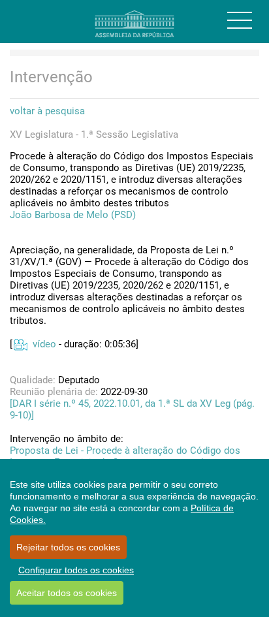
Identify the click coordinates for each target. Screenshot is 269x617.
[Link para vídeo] (19, 344)
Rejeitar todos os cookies (68, 547)
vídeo (44, 344)
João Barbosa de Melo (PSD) (73, 215)
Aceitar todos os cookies (66, 593)
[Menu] (239, 20)
